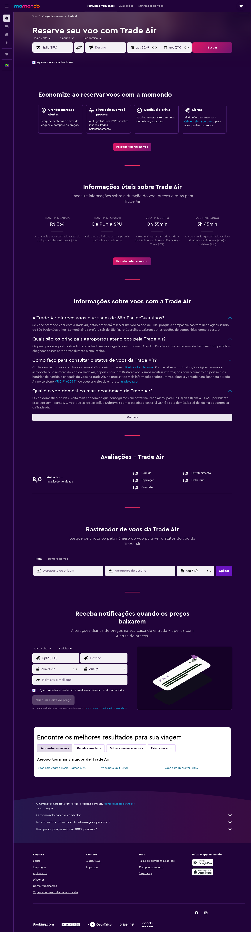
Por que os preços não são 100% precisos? (66, 829)
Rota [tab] (38, 559)
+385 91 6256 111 (66, 381)
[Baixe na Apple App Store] (202, 871)
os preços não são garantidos (119, 804)
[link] (132, 147)
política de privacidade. (114, 708)
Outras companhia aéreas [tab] (126, 748)
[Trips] (7, 54)
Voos (34, 16)
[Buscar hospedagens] (7, 26)
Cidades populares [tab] (89, 748)
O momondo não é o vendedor (58, 815)
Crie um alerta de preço (199, 121)
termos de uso (91, 708)
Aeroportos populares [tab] (54, 748)
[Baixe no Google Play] (202, 862)
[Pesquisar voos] (7, 18)
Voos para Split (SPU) (114, 768)
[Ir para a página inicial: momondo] (27, 6)
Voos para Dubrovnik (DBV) (182, 768)
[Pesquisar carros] (7, 34)
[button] (6, 6)
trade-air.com (130, 381)
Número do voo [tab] (58, 559)
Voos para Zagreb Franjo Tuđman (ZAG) (62, 768)
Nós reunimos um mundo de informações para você (73, 822)
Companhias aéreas (52, 16)
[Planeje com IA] (7, 43)
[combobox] (42, 38)
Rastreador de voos (139, 367)
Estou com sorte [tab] (161, 748)
